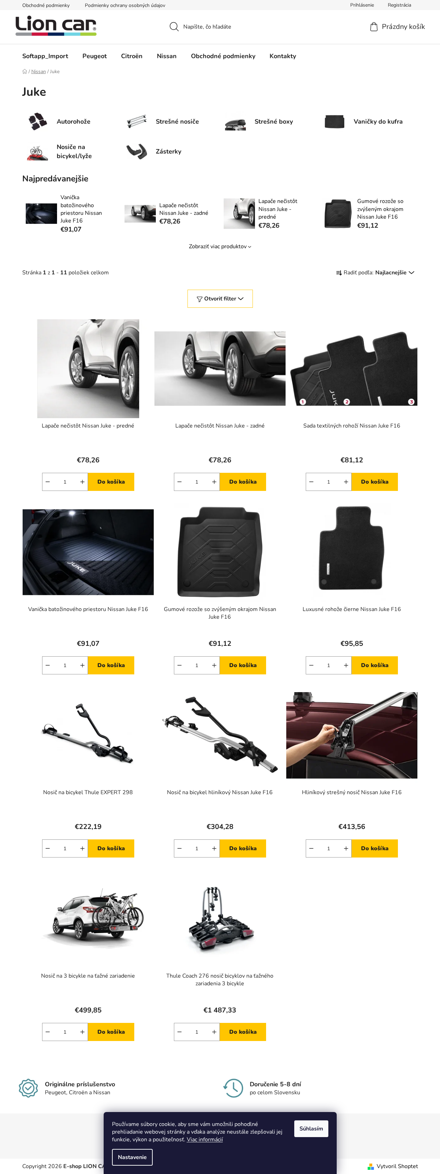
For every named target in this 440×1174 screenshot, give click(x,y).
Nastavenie (132, 1157)
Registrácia (399, 5)
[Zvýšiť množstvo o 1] (82, 482)
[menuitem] (45, 56)
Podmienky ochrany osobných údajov (125, 5)
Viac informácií (205, 1139)
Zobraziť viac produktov (218, 246)
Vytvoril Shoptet (397, 1166)
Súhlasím (311, 1129)
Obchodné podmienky (46, 5)
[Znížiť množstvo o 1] (47, 482)
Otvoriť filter (220, 299)
